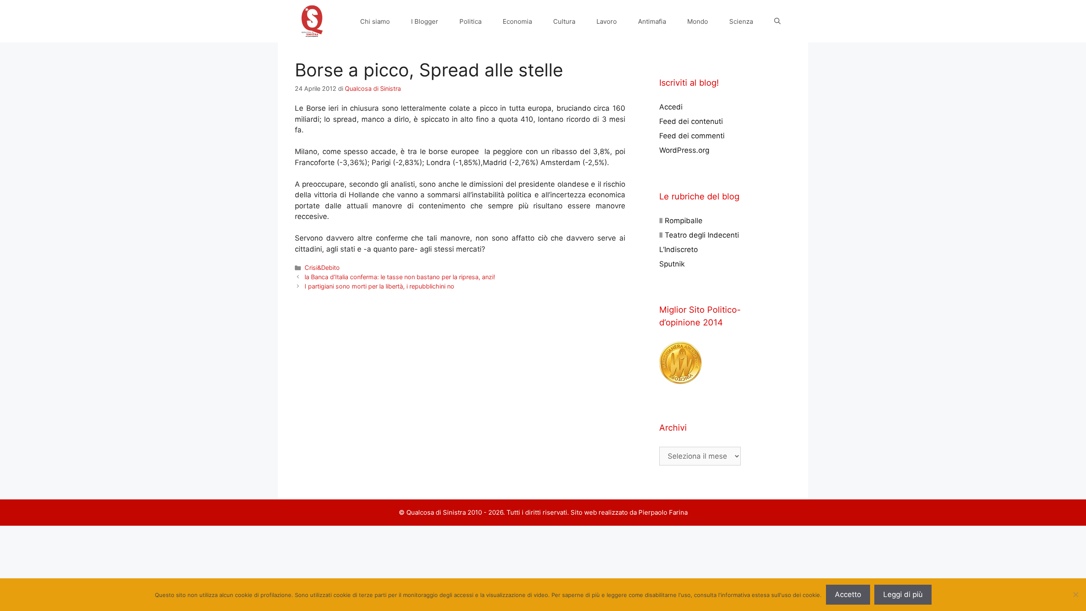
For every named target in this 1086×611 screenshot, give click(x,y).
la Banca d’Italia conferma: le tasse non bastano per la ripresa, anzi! (400, 276)
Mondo (697, 21)
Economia (517, 21)
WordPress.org (684, 150)
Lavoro (606, 21)
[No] (1075, 594)
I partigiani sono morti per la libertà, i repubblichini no (379, 286)
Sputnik (672, 264)
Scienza (741, 21)
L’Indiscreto (678, 249)
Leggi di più (903, 594)
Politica (470, 21)
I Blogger (424, 21)
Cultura (564, 21)
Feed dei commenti (692, 136)
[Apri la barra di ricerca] (777, 21)
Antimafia (652, 21)
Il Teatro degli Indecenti (699, 235)
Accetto (848, 594)
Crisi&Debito (322, 267)
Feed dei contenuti (691, 121)
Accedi (671, 107)
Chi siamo (375, 21)
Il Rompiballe (681, 220)
